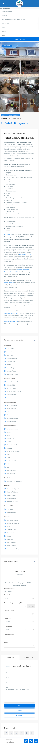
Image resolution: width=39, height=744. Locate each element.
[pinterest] (22, 733)
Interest (6, 642)
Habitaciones (5, 23)
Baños (3, 27)
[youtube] (27, 733)
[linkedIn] (16, 733)
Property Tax (7, 595)
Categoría (4, 15)
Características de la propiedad (13, 340)
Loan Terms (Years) (9, 634)
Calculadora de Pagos (11, 561)
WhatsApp (20, 715)
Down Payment (8, 626)
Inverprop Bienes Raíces (21, 666)
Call (20, 710)
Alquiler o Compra (7, 11)
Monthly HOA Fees (9, 610)
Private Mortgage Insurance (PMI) (13, 603)
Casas (10, 115)
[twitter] (11, 733)
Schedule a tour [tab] (28, 657)
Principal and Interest (9, 588)
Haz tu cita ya (8, 234)
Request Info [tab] (10, 657)
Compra (4, 115)
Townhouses (15, 115)
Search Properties (19, 39)
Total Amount (7, 618)
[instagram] (32, 733)
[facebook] (6, 733)
